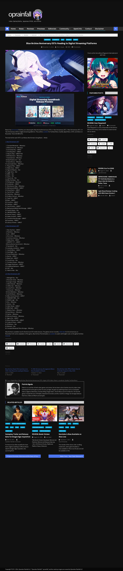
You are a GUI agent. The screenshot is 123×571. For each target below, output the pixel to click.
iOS (63, 40)
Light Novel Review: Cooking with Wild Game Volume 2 (107, 192)
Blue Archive (21, 380)
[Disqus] (44, 484)
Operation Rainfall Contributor (13, 442)
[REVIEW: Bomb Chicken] (44, 413)
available (45, 132)
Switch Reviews (45, 431)
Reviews (30, 28)
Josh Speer (48, 437)
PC (7, 427)
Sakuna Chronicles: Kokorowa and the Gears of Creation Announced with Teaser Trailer (24, 456)
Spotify (67, 380)
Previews (41, 28)
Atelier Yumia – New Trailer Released (70, 456)
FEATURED (44, 424)
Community (64, 28)
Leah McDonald (102, 173)
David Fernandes (63, 442)
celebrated (62, 332)
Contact (88, 28)
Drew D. (113, 195)
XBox (22, 427)
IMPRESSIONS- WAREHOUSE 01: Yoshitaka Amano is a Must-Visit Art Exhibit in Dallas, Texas (107, 180)
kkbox (52, 380)
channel (7, 336)
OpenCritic (78, 28)
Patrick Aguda (60, 47)
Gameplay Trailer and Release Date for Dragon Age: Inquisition (17, 435)
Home (13, 28)
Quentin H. (101, 188)
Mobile (69, 40)
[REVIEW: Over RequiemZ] (102, 105)
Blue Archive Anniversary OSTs (34, 380)
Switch (35, 431)
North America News (19, 424)
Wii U (72, 427)
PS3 (12, 427)
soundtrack (61, 380)
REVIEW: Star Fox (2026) (106, 168)
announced (15, 130)
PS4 (17, 427)
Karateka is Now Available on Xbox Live (70, 435)
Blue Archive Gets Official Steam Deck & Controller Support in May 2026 (68, 370)
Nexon (56, 380)
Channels (56, 40)
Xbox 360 (9, 431)
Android (47, 40)
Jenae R (103, 125)
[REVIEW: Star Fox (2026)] (92, 170)
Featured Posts (96, 93)
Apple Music (14, 380)
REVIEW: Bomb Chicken (41, 434)
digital (44, 380)
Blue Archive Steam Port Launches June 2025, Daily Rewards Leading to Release (17, 370)
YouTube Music (73, 380)
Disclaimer (99, 28)
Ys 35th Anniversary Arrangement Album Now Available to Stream (42, 370)
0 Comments (76, 47)
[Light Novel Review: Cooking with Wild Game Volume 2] (92, 193)
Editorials (52, 28)
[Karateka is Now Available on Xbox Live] (71, 413)
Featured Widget (38, 427)
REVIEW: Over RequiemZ (96, 123)
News (21, 28)
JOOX (48, 380)
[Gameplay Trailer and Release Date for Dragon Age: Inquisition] (17, 413)
